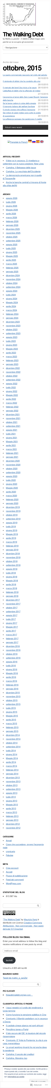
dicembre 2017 (13, 599)
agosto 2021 (11, 429)
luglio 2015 (11, 707)
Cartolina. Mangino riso (16, 1058)
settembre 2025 (13, 240)
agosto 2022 (11, 383)
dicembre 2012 (13, 823)
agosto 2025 (11, 244)
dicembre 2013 (13, 777)
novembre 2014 (13, 738)
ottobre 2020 (11, 468)
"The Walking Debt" (12, 919)
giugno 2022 (11, 391)
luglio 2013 (11, 796)
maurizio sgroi (10, 974)
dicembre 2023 (13, 321)
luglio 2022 (11, 387)
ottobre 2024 (11, 283)
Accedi (9, 871)
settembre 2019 (13, 518)
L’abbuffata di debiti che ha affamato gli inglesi (21, 90)
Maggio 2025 (12, 256)
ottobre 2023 (11, 329)
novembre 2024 (13, 279)
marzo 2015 (11, 723)
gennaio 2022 (12, 410)
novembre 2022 (13, 371)
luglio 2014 (11, 750)
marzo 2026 (11, 217)
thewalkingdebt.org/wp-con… (19, 994)
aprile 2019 (11, 537)
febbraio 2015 (12, 727)
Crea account (12, 867)
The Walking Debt (23, 34)
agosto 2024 (11, 290)
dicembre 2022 (13, 368)
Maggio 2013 (12, 804)
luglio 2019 (11, 526)
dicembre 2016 (13, 646)
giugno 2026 (11, 205)
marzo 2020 (11, 495)
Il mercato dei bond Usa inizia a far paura (20, 87)
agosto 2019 (11, 522)
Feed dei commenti (15, 879)
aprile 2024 (11, 306)
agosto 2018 (11, 568)
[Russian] (34, 141)
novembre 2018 (13, 557)
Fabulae (9, 855)
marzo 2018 (11, 588)
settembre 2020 (13, 472)
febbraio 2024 (12, 313)
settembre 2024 (13, 286)
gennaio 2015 (12, 731)
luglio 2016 (11, 665)
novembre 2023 (13, 325)
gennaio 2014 (12, 773)
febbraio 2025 (12, 267)
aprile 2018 (11, 584)
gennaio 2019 (12, 549)
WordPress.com (13, 883)
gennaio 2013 (12, 819)
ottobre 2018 (11, 561)
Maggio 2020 (12, 487)
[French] (18, 141)
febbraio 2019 (12, 545)
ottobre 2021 (11, 422)
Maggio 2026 (12, 209)
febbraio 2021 (12, 453)
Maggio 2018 (12, 580)
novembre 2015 (13, 696)
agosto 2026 (11, 198)
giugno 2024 (11, 298)
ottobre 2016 (11, 653)
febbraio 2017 (12, 638)
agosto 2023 (11, 337)
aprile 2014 (11, 762)
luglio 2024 (11, 294)
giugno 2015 (11, 711)
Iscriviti (9, 960)
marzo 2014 (11, 765)
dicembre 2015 (13, 692)
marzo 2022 (11, 402)
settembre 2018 (13, 565)
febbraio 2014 (12, 769)
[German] (30, 141)
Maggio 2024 (12, 302)
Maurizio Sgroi (30, 919)
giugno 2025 (11, 252)
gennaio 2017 (12, 642)
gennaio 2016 (12, 688)
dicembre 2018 (13, 553)
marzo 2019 (11, 541)
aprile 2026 (11, 213)
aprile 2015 (11, 719)
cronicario (10, 851)
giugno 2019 (11, 530)
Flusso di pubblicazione (16, 875)
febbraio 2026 (12, 221)
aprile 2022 (11, 398)
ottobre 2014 (11, 742)
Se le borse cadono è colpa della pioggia (19, 103)
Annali (9, 840)
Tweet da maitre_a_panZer (15, 977)
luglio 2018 (11, 572)
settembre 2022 (13, 379)
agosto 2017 (11, 615)
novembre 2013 (13, 781)
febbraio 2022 (12, 406)
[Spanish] (38, 141)
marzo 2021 (11, 449)
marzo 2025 (11, 263)
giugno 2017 (11, 622)
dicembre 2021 (13, 414)
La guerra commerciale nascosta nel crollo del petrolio (25, 75)
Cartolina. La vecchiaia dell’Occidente (23, 171)
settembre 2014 (13, 746)
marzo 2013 (11, 812)
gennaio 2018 (12, 595)
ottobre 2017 (11, 607)
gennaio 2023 (12, 364)
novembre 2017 (13, 603)
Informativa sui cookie (16, 1076)
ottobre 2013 (11, 785)
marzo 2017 (11, 634)
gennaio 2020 (12, 503)
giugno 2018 (11, 576)
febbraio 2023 (12, 360)
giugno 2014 (11, 754)
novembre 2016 (13, 650)
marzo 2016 (11, 680)
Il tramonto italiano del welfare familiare (19, 106)
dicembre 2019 (13, 507)
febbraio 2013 (12, 816)
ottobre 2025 (11, 236)
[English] (41, 141)
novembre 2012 (13, 827)
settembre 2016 (13, 657)
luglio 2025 (11, 248)
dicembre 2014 (13, 734)
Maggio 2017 (12, 626)
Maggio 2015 (12, 715)
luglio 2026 (11, 201)
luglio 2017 (11, 619)
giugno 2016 (11, 669)
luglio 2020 (11, 480)
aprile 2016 (11, 677)
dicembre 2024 (13, 275)
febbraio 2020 (12, 499)
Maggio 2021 (12, 441)
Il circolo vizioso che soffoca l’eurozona (19, 109)
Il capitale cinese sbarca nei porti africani (24, 1025)
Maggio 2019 (12, 534)
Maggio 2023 (12, 348)
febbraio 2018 (12, 592)
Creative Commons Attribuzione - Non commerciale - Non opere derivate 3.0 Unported (23, 925)
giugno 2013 (11, 800)
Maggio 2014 (12, 758)
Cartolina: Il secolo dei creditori (20, 1054)
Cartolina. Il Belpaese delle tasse (21, 167)
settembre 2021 (13, 425)
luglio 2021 (11, 433)
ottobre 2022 (11, 375)
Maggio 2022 (12, 395)
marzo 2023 (11, 356)
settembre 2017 (13, 611)
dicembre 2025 (13, 228)
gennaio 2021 (12, 456)
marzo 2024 (11, 310)
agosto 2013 (11, 792)
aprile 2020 (11, 491)
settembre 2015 (13, 704)
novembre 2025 (13, 232)
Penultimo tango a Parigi (17, 1029)
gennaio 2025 (12, 271)
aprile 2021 (11, 445)
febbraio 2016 (12, 684)
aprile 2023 (11, 352)
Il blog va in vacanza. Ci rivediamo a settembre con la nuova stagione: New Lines (23, 162)
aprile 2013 (11, 808)
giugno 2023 (11, 344)
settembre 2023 (13, 333)
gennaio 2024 (12, 317)
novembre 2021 (13, 418)
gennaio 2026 (12, 225)
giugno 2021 (11, 437)
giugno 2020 (11, 483)
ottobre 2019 (11, 514)
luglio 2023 (11, 340)
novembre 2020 (13, 464)
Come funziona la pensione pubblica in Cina (26, 1014)
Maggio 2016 (12, 673)
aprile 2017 (11, 630)
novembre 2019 (13, 510)
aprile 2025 (11, 259)
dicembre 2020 (13, 460)
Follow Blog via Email (16, 937)
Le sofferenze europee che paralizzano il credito (22, 119)
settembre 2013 (13, 789)
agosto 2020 (11, 476)
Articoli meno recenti (13, 127)
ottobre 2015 (11, 700)
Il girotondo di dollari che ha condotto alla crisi (21, 81)
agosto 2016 (11, 661)
